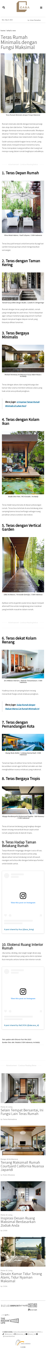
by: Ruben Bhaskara (8, 1175)
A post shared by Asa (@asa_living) (19, 929)
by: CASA (4, 1231)
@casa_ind (31, 1334)
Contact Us (33, 1332)
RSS (39, 1332)
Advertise (24, 1332)
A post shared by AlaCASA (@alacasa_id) (21, 1025)
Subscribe (16, 1332)
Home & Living (6, 1107)
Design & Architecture (9, 1159)
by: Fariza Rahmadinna (9, 1119)
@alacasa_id (9, 1334)
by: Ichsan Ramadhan (34, 20)
